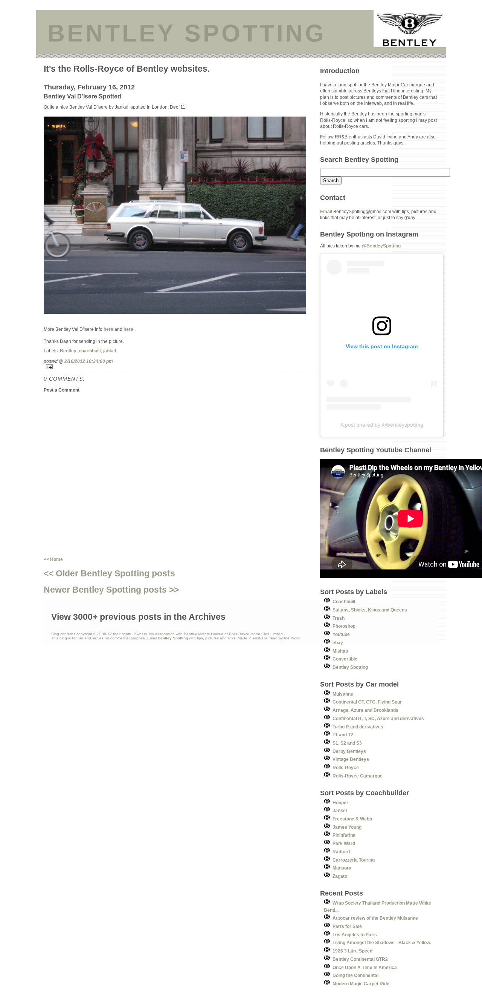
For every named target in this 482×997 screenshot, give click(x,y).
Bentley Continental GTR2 (360, 959)
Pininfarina (344, 835)
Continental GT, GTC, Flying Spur (367, 701)
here (108, 329)
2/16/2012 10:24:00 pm (88, 361)
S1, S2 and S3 (347, 742)
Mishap (340, 650)
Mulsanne (343, 693)
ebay (338, 642)
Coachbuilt (344, 601)
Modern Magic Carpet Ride (361, 983)
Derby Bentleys (349, 751)
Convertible (345, 658)
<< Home (53, 559)
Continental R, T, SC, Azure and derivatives (378, 718)
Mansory (342, 867)
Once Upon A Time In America (365, 967)
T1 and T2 (343, 734)
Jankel (340, 810)
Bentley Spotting (350, 667)
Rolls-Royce (346, 767)
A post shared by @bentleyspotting (381, 425)
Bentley (68, 350)
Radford (341, 851)
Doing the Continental (355, 975)
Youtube (341, 634)
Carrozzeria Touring (354, 859)
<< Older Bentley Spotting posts (109, 573)
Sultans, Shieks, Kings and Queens (370, 609)
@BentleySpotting (381, 245)
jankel (109, 350)
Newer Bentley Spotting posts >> (111, 590)
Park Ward (344, 843)
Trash (339, 618)
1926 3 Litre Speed (352, 950)
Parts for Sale (347, 926)
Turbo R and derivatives (358, 726)
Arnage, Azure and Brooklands (365, 710)
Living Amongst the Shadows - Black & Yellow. (382, 942)
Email (326, 211)
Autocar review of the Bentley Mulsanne (375, 918)
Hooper (340, 802)
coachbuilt (90, 350)
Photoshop (344, 626)
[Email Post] (182, 366)
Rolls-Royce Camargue (358, 775)
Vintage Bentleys (351, 759)
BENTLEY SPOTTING (186, 33)
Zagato (340, 876)
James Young (347, 827)
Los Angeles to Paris (355, 934)
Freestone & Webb (352, 818)
